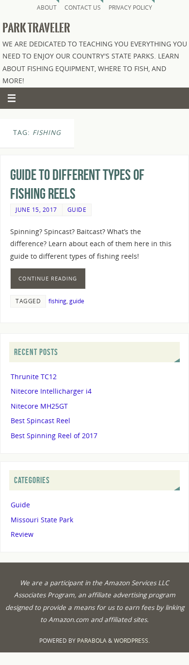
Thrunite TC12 (34, 376)
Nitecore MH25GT (39, 406)
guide (76, 301)
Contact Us (82, 7)
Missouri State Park (42, 520)
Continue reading (47, 278)
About (47, 7)
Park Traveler (36, 28)
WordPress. (132, 640)
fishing (57, 301)
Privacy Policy (130, 7)
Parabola (92, 640)
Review (22, 534)
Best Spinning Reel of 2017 (54, 435)
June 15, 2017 (36, 210)
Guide (77, 210)
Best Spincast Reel (40, 420)
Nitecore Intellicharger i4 (51, 391)
